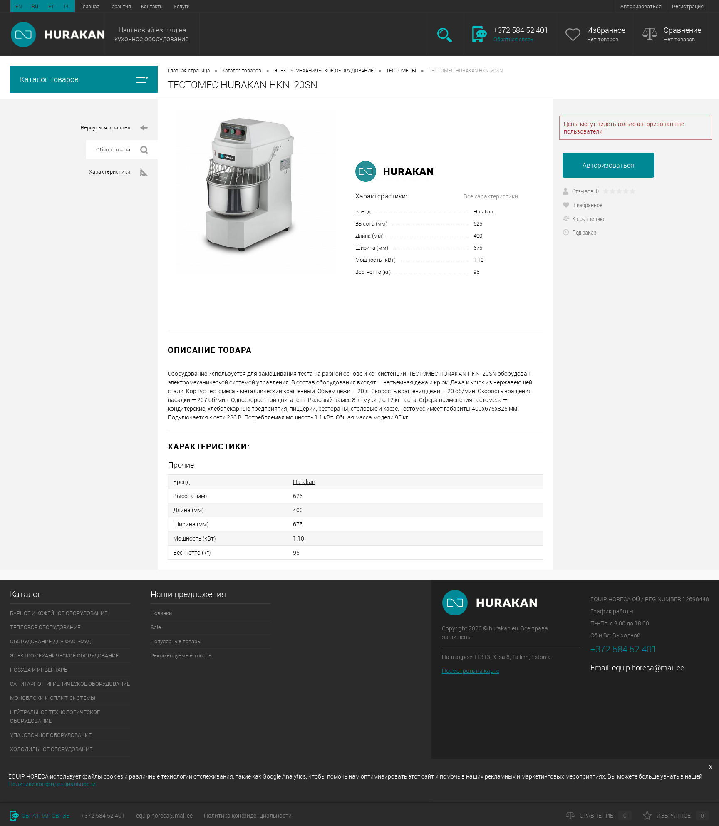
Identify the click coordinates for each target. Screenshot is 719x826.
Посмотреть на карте (470, 671)
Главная (89, 6)
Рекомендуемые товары (182, 655)
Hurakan (483, 211)
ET (51, 6)
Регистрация (688, 6)
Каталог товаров (49, 79)
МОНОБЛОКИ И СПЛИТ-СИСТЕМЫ (52, 698)
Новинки (161, 613)
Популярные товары (176, 641)
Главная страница (189, 70)
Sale (156, 627)
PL (67, 6)
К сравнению (588, 218)
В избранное (587, 205)
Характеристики (109, 171)
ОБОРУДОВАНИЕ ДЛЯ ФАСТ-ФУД (50, 641)
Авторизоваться (641, 6)
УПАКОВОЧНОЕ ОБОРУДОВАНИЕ (51, 735)
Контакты (152, 6)
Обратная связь (513, 39)
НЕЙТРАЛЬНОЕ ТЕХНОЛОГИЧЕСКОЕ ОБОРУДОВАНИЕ (55, 716)
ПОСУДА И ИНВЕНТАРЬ (38, 669)
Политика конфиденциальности (248, 815)
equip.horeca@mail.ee (648, 667)
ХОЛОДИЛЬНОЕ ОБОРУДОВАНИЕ (51, 749)
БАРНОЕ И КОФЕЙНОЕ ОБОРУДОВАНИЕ (58, 613)
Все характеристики (491, 196)
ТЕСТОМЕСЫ (401, 70)
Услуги (182, 6)
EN (18, 6)
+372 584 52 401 (103, 815)
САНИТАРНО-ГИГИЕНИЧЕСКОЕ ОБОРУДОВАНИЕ (70, 683)
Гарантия (120, 6)
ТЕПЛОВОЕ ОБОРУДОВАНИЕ (45, 627)
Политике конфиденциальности (52, 784)
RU (35, 6)
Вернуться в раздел (105, 127)
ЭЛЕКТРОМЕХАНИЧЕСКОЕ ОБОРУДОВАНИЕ (324, 70)
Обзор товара (113, 149)
